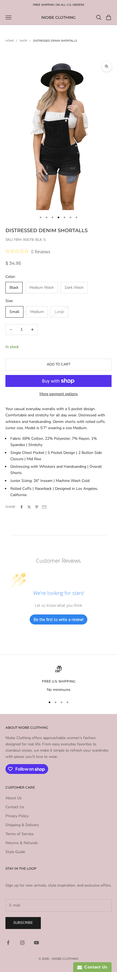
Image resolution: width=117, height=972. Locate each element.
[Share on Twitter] (29, 507)
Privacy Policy (17, 816)
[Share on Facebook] (21, 507)
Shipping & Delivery (22, 825)
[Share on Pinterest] (37, 507)
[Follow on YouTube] (36, 942)
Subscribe (23, 922)
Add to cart (58, 364)
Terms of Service (19, 833)
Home (9, 41)
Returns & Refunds (21, 842)
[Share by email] (44, 507)
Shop (23, 41)
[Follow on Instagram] (22, 942)
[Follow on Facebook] (8, 942)
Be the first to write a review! (58, 619)
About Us (13, 798)
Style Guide (15, 851)
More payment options (58, 393)
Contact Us (14, 807)
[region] (58, 679)
